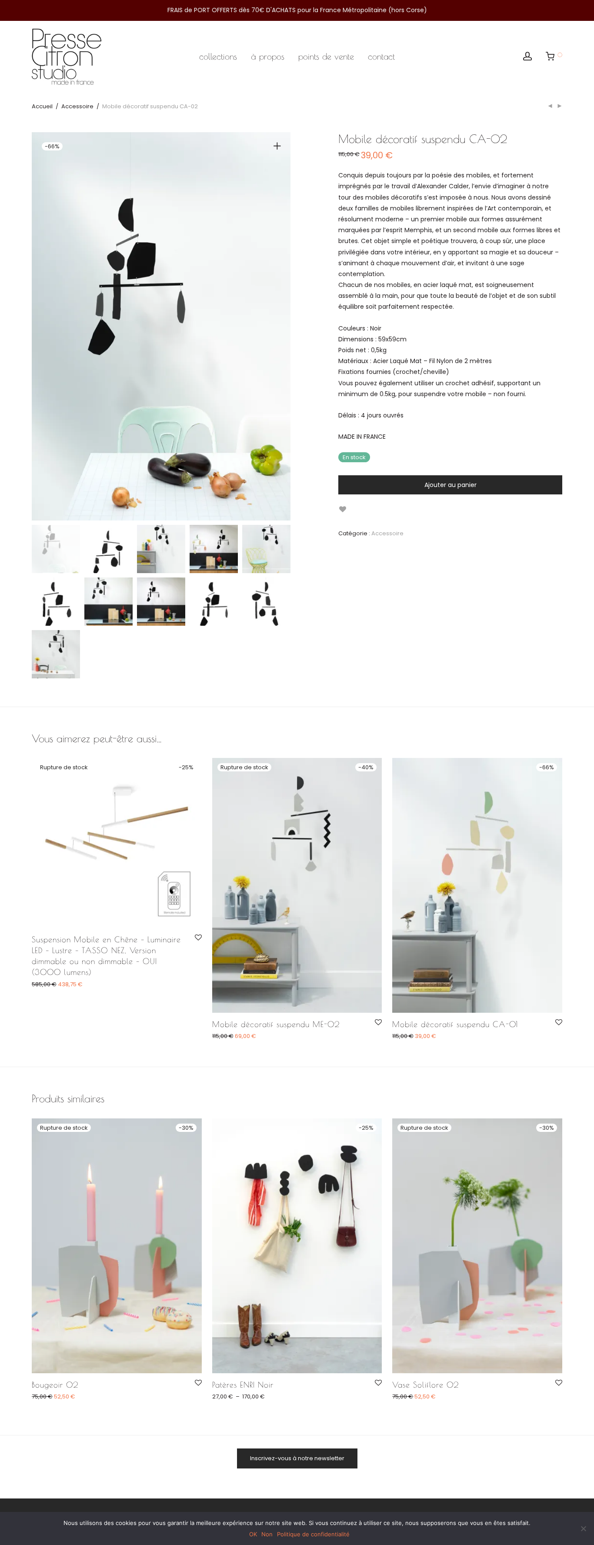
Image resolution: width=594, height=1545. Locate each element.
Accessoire (77, 106)
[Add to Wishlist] (342, 509)
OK (253, 1534)
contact (381, 56)
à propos (267, 56)
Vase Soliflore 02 (425, 1384)
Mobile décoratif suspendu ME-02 (276, 1024)
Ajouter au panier (450, 485)
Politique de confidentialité (313, 1534)
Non (267, 1534)
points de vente (326, 56)
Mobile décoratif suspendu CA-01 (455, 1024)
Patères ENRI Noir (243, 1384)
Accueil (42, 106)
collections (218, 56)
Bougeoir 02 (55, 1384)
